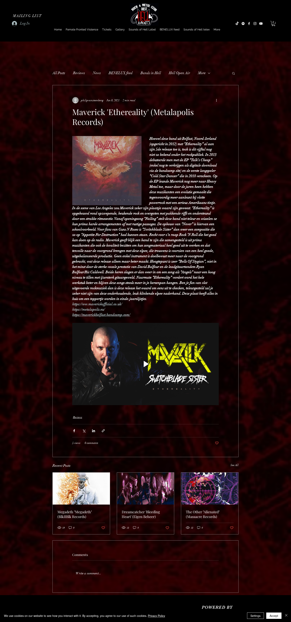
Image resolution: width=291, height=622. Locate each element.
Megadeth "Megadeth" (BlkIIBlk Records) (74, 514)
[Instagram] (255, 24)
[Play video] (145, 364)
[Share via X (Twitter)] (84, 431)
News (97, 73)
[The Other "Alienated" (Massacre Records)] (209, 489)
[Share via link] (103, 431)
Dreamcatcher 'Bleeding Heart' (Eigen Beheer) (141, 514)
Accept (274, 616)
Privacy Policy (156, 616)
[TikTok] (237, 24)
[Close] (286, 616)
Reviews (79, 73)
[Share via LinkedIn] (93, 431)
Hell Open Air (179, 73)
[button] (28, 16)
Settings (255, 616)
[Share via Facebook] (74, 431)
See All (234, 465)
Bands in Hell (151, 73)
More (202, 73)
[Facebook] (249, 24)
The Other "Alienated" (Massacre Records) (203, 514)
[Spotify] (243, 24)
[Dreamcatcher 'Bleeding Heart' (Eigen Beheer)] (145, 489)
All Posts (58, 73)
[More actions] (216, 100)
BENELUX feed (121, 73)
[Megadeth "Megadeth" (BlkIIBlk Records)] (81, 489)
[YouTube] (261, 24)
